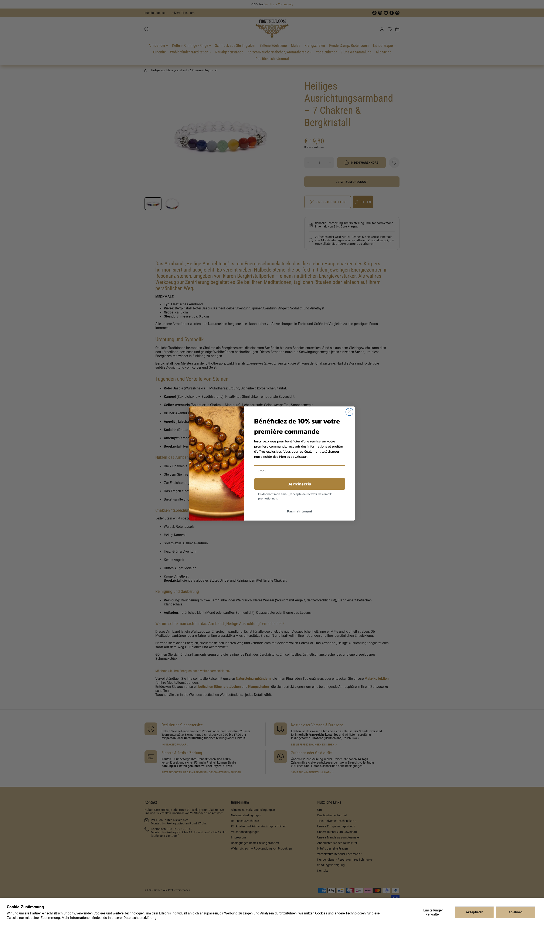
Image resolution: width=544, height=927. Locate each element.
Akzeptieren (474, 912)
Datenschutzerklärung (139, 918)
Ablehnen (516, 912)
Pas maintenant (299, 511)
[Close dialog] (349, 412)
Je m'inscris (299, 484)
